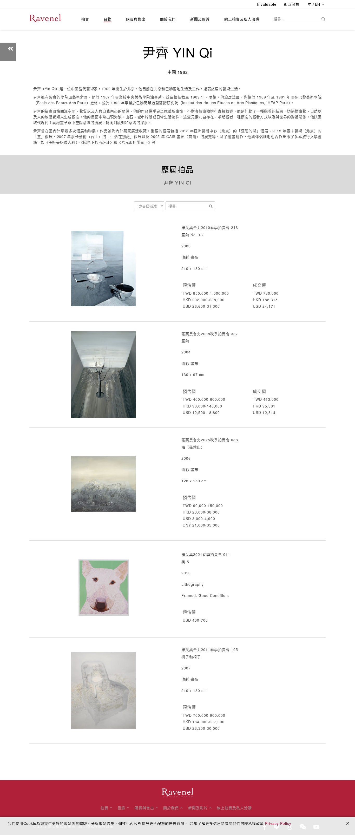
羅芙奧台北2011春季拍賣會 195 (209, 649)
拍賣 (85, 19)
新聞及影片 (200, 19)
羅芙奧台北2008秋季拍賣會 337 (209, 333)
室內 (185, 340)
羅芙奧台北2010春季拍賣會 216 (209, 227)
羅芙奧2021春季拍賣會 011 (205, 554)
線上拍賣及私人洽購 (241, 19)
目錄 (107, 19)
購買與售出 (136, 19)
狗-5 (185, 561)
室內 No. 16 (192, 234)
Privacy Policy (278, 823)
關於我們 (168, 19)
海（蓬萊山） (193, 447)
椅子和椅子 (191, 656)
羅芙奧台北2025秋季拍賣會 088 (209, 439)
